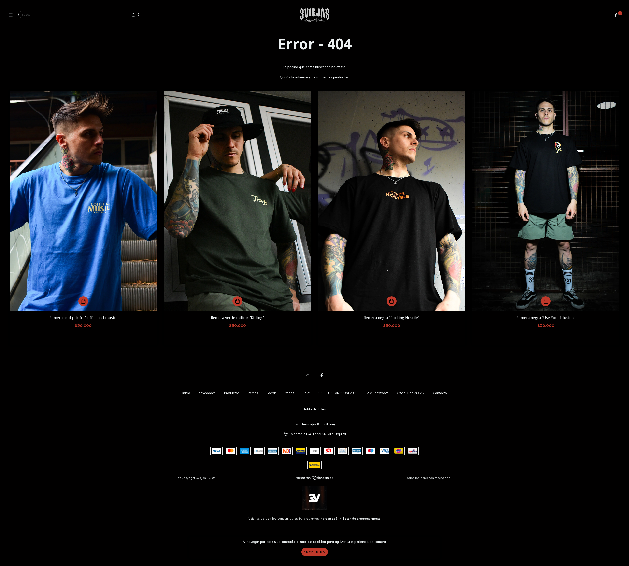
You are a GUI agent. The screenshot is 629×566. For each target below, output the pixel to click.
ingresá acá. (329, 518)
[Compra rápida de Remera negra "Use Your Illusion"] (546, 301)
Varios (289, 392)
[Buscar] (134, 15)
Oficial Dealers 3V (411, 392)
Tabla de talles (314, 409)
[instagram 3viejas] (307, 375)
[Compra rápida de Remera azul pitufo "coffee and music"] (83, 301)
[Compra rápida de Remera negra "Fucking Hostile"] (392, 301)
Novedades (207, 392)
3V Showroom (377, 392)
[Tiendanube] (314, 478)
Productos (232, 392)
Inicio (186, 392)
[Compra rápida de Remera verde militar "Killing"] (237, 301)
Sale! (306, 392)
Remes (253, 392)
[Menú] (11, 14)
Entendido (314, 552)
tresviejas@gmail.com (318, 424)
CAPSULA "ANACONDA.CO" (338, 392)
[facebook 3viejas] (321, 375)
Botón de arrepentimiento (362, 518)
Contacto (440, 392)
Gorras (272, 392)
